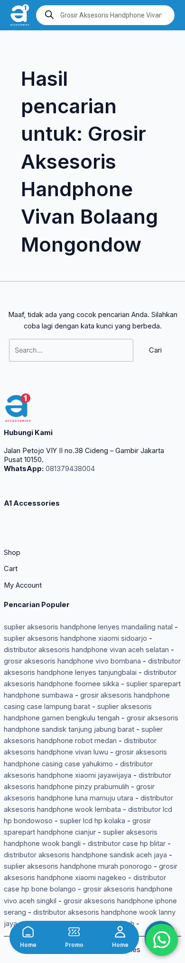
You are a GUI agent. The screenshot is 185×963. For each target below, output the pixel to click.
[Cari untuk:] (72, 350)
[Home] (28, 932)
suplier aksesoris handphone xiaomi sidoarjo (75, 638)
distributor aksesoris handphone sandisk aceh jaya (85, 855)
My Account (23, 585)
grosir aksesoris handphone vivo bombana (72, 661)
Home (28, 945)
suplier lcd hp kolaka (92, 821)
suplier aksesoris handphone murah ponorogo (78, 866)
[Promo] (74, 932)
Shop (12, 552)
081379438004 (69, 468)
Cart (11, 568)
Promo (74, 945)
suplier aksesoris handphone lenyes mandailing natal (88, 627)
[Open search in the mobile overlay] (105, 15)
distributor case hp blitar (127, 843)
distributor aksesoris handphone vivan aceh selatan (86, 649)
